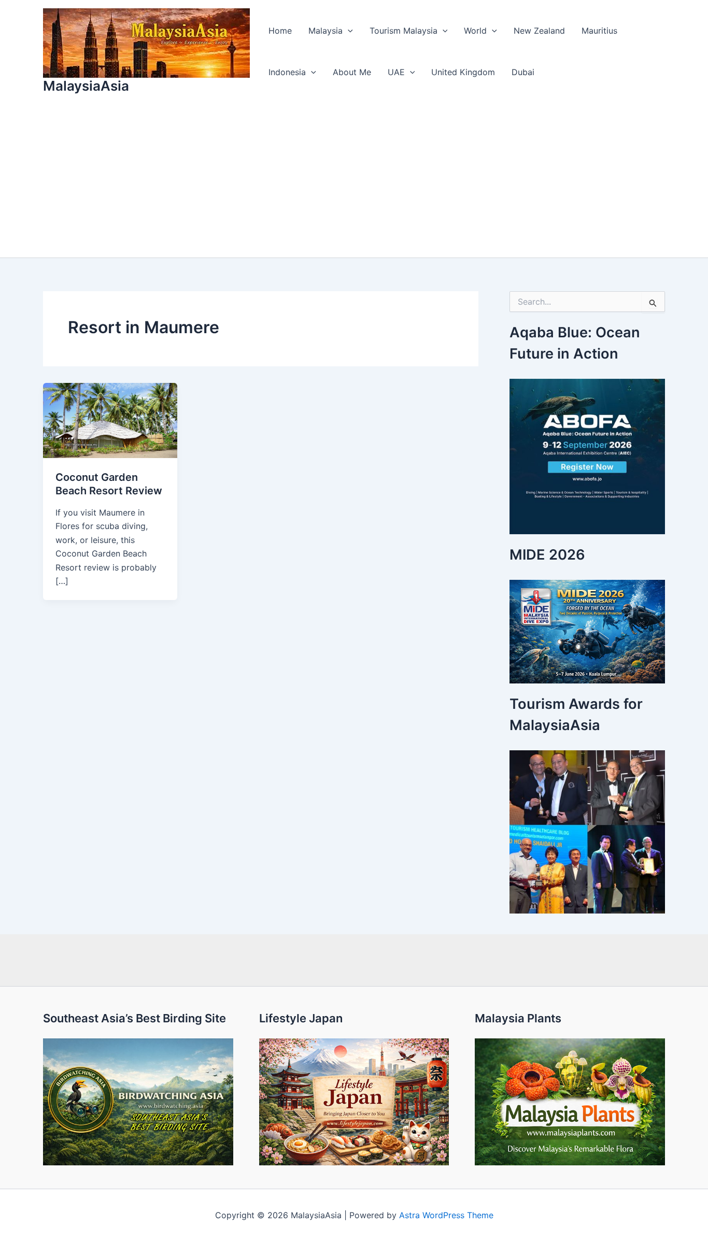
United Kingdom (463, 72)
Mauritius (599, 30)
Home (280, 30)
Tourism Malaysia (403, 30)
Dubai (523, 72)
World (475, 30)
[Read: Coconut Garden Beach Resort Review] (110, 420)
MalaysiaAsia (86, 86)
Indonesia (287, 72)
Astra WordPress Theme (446, 1215)
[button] (348, 30)
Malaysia (325, 30)
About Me (352, 72)
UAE (396, 72)
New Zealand (539, 30)
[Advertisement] (354, 179)
